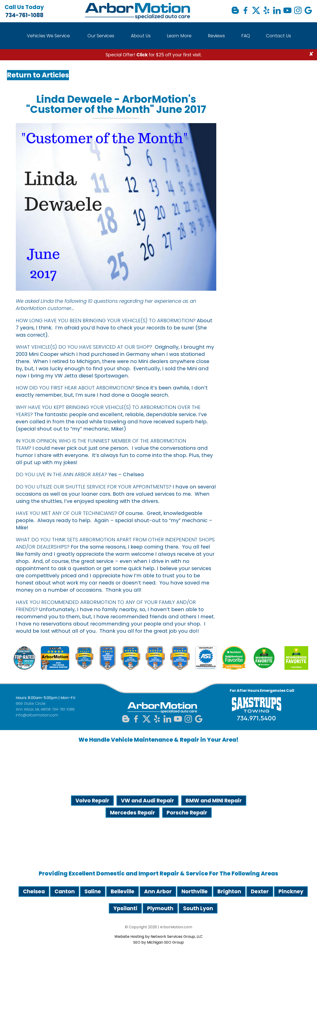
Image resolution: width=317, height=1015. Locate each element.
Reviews (216, 36)
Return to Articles (38, 75)
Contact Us (278, 36)
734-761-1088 (24, 11)
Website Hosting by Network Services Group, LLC (158, 936)
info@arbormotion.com (37, 715)
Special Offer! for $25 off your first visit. (154, 55)
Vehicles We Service (48, 36)
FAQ (245, 36)
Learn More (179, 36)
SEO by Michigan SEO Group (158, 942)
